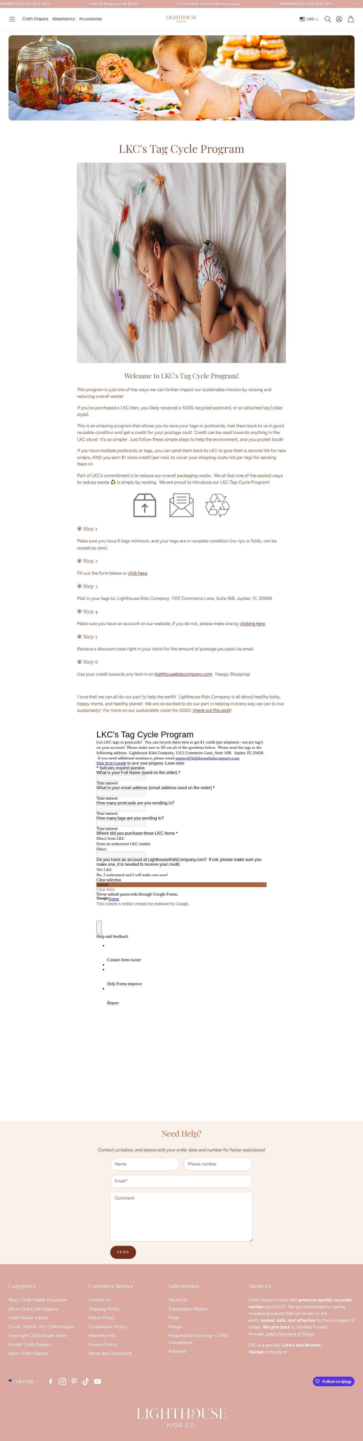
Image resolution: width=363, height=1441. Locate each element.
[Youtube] (97, 1381)
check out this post (211, 710)
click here (137, 573)
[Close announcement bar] (358, 4)
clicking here (252, 623)
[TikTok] (86, 1381)
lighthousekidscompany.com (183, 674)
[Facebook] (50, 1381)
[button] (12, 19)
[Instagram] (62, 1381)
